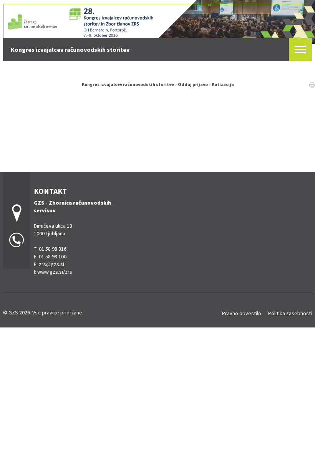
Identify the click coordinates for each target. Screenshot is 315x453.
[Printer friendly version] (312, 84)
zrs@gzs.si (51, 264)
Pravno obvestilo (241, 313)
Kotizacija (223, 84)
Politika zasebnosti (290, 313)
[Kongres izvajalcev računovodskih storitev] (157, 21)
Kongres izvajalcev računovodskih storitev (128, 84)
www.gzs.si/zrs (54, 271)
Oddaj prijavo (193, 84)
